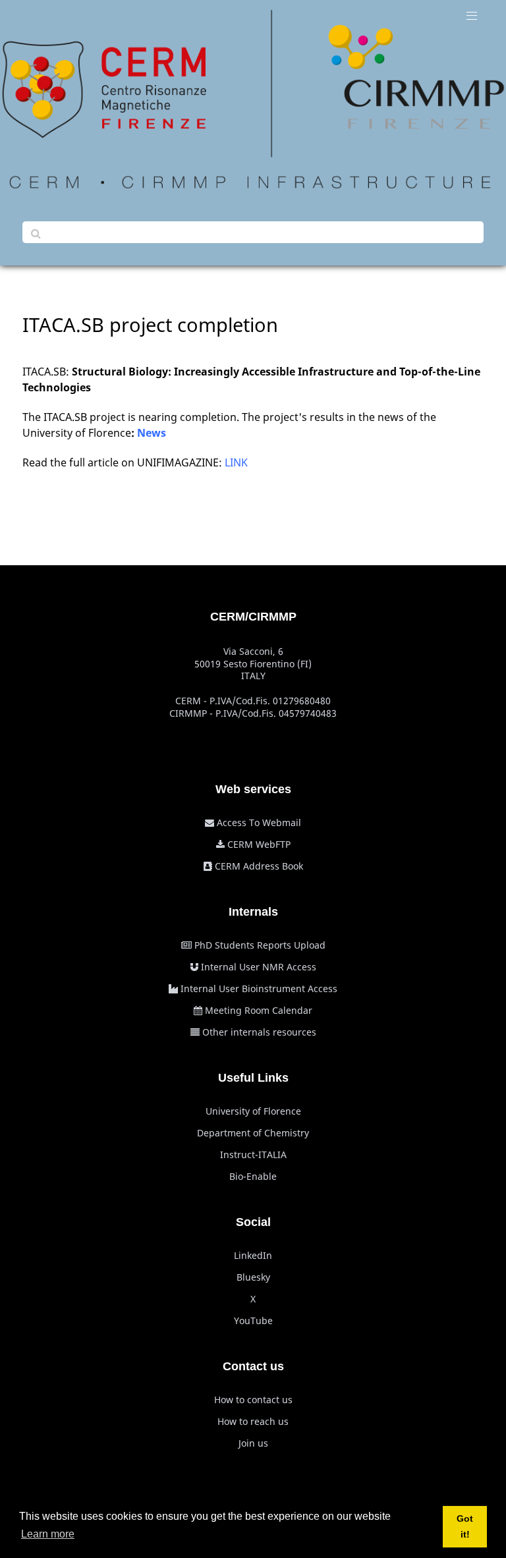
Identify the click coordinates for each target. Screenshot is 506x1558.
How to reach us (253, 1421)
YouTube (253, 1320)
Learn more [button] (47, 1534)
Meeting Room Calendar (258, 1010)
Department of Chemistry (253, 1133)
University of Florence (253, 1111)
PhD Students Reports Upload (259, 945)
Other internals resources (259, 1032)
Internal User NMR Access (258, 966)
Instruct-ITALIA (253, 1154)
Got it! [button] (465, 1526)
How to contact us (253, 1399)
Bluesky (253, 1277)
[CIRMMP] (253, 99)
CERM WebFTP (259, 844)
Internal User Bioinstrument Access (259, 988)
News (151, 433)
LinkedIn (253, 1255)
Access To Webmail (259, 822)
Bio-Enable (253, 1176)
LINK (236, 462)
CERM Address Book (259, 866)
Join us (253, 1443)
